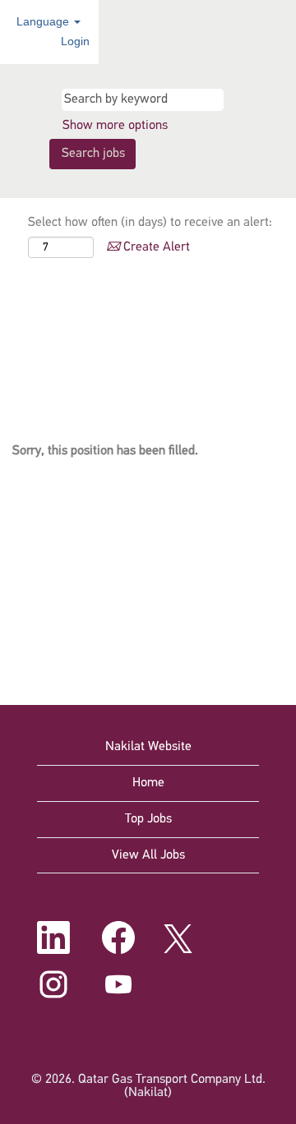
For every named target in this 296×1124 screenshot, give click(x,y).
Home (148, 783)
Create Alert (155, 247)
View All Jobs (148, 855)
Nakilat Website (148, 746)
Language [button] (44, 21)
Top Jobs (148, 819)
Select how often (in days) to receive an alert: (150, 222)
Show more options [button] (115, 125)
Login (75, 41)
